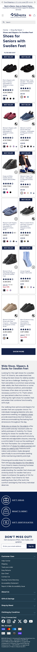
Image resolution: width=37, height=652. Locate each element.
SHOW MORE (18, 351)
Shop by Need (7, 605)
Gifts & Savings (7, 599)
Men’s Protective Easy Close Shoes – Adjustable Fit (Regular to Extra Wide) (27, 323)
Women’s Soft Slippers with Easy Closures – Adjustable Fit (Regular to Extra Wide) (10, 226)
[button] (2, 15)
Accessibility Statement (9, 583)
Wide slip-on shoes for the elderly (14, 426)
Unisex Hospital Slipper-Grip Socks (26, 272)
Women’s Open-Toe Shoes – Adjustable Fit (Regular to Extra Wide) (26, 178)
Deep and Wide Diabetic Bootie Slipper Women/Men (9, 177)
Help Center (5, 561)
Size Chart (5, 573)
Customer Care (7, 556)
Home (5, 30)
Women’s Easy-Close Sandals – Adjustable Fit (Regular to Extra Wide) (27, 82)
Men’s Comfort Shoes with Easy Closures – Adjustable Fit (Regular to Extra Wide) (27, 226)
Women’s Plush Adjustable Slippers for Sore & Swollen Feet (9, 273)
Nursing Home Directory (10, 580)
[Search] (3, 22)
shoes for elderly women (22, 446)
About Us (5, 592)
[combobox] (18, 22)
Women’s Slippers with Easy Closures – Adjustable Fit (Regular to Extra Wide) (10, 131)
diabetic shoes (27, 414)
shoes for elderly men (10, 448)
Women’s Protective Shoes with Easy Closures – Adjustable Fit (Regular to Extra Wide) (10, 323)
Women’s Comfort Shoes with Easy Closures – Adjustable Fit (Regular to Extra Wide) (27, 131)
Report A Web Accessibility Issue (13, 586)
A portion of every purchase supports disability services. (18, 8)
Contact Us (5, 577)
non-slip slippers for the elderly (21, 463)
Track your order (7, 567)
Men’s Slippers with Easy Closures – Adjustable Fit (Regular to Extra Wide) (9, 83)
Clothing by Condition (10, 612)
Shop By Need (16, 30)
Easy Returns (6, 570)
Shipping (4, 564)
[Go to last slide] (2, 2)
